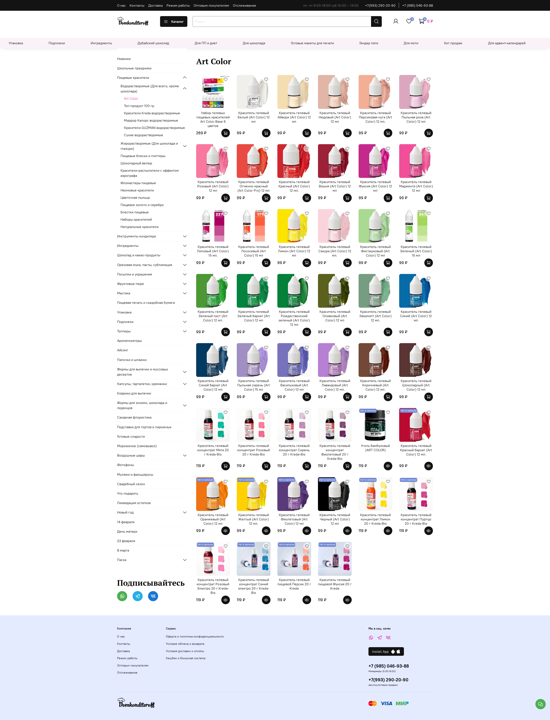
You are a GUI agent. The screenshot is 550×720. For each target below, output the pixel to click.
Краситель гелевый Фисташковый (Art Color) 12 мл (375, 251)
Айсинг (122, 350)
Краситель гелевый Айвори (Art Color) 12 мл (294, 117)
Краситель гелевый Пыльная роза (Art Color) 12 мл (416, 117)
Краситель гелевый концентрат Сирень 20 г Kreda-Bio (294, 449)
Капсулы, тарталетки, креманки (142, 384)
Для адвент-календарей (507, 43)
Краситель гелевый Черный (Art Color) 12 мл (334, 519)
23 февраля (126, 541)
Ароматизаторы (129, 340)
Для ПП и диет (206, 43)
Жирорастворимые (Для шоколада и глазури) (149, 146)
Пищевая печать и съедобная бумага (146, 302)
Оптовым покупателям (211, 5)
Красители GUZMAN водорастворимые (154, 127)
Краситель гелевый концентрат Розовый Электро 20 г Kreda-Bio (213, 586)
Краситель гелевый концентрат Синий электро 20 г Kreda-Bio (253, 586)
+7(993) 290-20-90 (380, 5)
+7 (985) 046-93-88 (417, 5)
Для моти (411, 43)
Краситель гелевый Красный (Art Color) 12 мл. (294, 186)
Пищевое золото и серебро (142, 205)
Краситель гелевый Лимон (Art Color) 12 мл (294, 251)
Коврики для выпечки (134, 393)
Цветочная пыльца (135, 197)
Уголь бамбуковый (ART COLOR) (375, 447)
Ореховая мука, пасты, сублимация (144, 265)
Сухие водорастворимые (143, 135)
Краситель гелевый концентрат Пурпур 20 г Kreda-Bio (416, 519)
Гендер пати (368, 43)
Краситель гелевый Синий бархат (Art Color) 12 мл (213, 385)
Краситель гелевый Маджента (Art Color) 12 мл (416, 186)
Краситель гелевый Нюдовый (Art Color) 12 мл (335, 117)
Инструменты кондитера (136, 236)
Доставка (155, 5)
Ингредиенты (101, 43)
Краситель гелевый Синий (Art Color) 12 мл (416, 315)
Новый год (125, 512)
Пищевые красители (133, 77)
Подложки (57, 43)
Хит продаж (453, 43)
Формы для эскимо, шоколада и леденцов (142, 405)
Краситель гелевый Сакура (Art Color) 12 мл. (334, 251)
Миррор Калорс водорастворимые (151, 120)
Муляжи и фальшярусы (135, 474)
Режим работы (178, 5)
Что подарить (127, 493)
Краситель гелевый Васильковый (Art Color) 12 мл (294, 385)
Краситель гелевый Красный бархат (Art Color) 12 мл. (416, 449)
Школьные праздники (134, 68)
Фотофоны (125, 465)
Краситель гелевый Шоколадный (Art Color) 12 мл (416, 385)
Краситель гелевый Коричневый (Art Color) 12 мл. (375, 385)
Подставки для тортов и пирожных (144, 427)
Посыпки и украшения (134, 274)
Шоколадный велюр (136, 163)
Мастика (123, 293)
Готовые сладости (131, 436)
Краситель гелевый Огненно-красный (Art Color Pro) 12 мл (253, 186)
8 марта (123, 550)
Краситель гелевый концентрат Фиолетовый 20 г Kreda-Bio (334, 452)
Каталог (177, 21)
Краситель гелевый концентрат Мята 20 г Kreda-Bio (213, 449)
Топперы (124, 331)
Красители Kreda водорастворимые (152, 113)
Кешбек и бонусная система (185, 658)
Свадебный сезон (131, 484)
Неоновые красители (137, 190)
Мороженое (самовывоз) (137, 446)
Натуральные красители (140, 227)
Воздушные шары (131, 455)
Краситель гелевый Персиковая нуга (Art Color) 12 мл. (375, 117)
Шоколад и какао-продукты (138, 255)
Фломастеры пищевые (138, 183)
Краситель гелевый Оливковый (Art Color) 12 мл (334, 315)
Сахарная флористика (134, 417)
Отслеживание (244, 5)
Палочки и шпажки (132, 360)
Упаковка (16, 43)
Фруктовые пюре (130, 283)
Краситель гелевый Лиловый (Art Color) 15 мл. (213, 251)
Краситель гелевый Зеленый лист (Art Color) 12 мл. (213, 315)
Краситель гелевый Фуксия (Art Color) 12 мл (375, 186)
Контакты (137, 5)
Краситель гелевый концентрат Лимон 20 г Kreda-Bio (375, 519)
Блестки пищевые (135, 212)
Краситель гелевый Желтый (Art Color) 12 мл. (253, 519)
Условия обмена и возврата (185, 644)
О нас (121, 5)
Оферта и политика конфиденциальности (195, 636)
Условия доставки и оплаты (185, 651)
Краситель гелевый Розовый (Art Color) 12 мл (213, 186)
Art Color (131, 98)
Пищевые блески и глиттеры (143, 156)
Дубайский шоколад (153, 43)
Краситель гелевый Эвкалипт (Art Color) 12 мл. (375, 315)
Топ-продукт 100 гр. (139, 106)
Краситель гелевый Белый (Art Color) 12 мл (254, 117)
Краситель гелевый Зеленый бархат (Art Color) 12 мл (253, 315)
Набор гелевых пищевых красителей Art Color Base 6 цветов (213, 119)
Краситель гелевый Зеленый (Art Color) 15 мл (416, 251)
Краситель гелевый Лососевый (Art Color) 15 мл (253, 251)
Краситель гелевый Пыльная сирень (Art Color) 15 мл (253, 385)
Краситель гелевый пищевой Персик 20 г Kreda (294, 584)
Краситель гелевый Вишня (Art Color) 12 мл (335, 186)
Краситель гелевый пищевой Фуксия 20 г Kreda (335, 584)
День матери (127, 531)
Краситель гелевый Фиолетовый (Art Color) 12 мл (294, 519)
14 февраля (125, 522)
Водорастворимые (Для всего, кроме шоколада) (150, 88)
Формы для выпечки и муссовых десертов (142, 371)
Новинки (124, 59)
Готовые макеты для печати (312, 43)
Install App (381, 651)
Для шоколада (254, 43)
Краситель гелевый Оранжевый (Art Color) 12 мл (213, 519)
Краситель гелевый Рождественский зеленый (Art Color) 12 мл (294, 318)
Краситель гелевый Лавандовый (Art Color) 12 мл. (334, 385)
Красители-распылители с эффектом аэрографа (150, 173)
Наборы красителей (136, 219)
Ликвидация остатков (134, 503)
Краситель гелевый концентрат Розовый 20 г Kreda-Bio (253, 449)
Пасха (121, 560)
